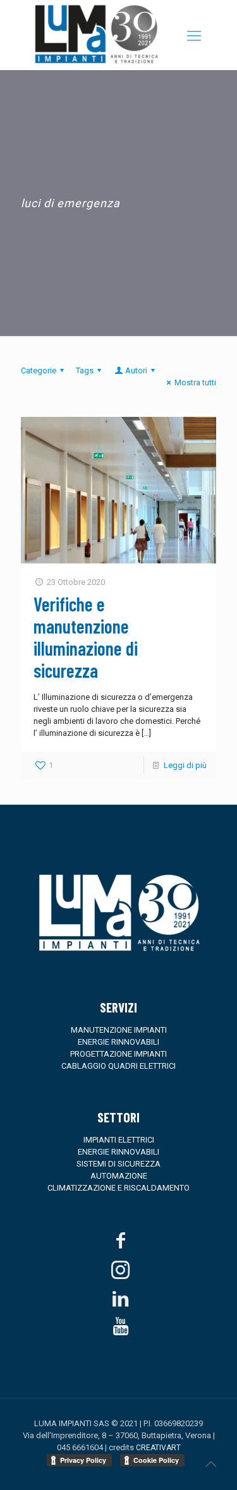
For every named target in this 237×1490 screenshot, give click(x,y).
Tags (85, 370)
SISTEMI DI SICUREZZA (118, 1164)
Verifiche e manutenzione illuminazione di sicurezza (85, 637)
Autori (136, 370)
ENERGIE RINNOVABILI (118, 1042)
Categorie (38, 370)
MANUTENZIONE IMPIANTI (119, 1030)
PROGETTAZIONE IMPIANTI (118, 1054)
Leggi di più (185, 765)
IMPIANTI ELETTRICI (118, 1140)
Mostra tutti (195, 382)
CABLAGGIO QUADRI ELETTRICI (118, 1066)
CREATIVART (158, 1447)
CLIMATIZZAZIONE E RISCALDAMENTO (118, 1188)
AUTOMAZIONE (118, 1176)
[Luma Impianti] (96, 64)
